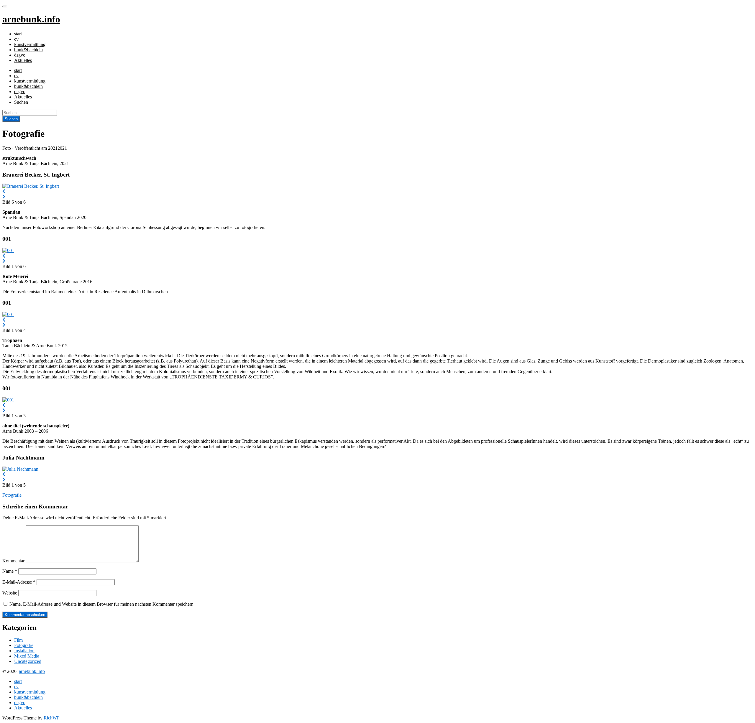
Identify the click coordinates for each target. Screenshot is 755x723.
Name (9, 571)
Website (9, 592)
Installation (24, 650)
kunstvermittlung (29, 44)
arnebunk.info (32, 671)
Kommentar (13, 560)
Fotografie (12, 495)
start (18, 33)
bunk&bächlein (28, 49)
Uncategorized (27, 661)
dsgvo (19, 54)
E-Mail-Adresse (18, 581)
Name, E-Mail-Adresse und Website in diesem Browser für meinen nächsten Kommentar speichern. (102, 604)
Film (18, 640)
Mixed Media (26, 655)
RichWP (52, 717)
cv (16, 39)
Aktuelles (23, 60)
